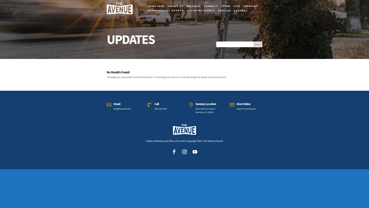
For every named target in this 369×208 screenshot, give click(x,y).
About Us (176, 6)
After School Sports (166, 11)
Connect (211, 6)
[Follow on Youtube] (194, 151)
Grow (225, 6)
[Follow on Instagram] (184, 151)
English (224, 11)
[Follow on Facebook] (174, 151)
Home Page (156, 6)
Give (237, 6)
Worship (193, 6)
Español (241, 11)
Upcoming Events (201, 11)
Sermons (250, 6)
